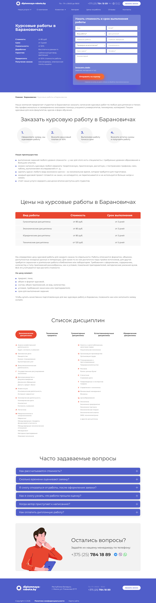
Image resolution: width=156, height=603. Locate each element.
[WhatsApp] (125, 554)
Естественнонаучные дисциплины (104, 334)
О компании (42, 10)
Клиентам (59, 10)
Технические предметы (52, 334)
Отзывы (111, 10)
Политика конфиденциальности (49, 601)
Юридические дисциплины (130, 334)
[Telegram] (115, 554)
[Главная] (30, 4)
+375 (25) (98, 3)
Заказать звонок (131, 4)
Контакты (127, 10)
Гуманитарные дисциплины (78, 334)
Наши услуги (23, 10)
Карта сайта (74, 601)
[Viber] (120, 554)
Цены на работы (93, 10)
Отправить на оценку (89, 77)
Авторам (75, 10)
